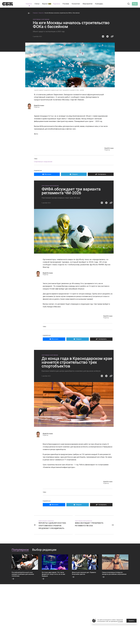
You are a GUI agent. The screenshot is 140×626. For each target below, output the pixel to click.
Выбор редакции (44, 549)
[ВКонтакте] (120, 4)
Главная (35, 13)
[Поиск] (128, 4)
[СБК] (7, 4)
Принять (131, 620)
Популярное (20, 549)
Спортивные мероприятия (50, 185)
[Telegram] (123, 3)
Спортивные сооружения (41, 19)
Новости (41, 13)
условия (120, 621)
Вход (135, 4)
